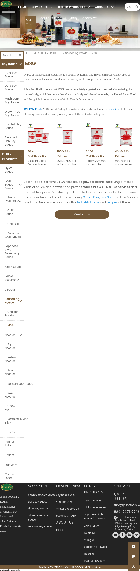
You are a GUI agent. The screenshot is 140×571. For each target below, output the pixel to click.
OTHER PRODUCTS (51, 53)
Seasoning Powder (76, 53)
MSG (94, 53)
